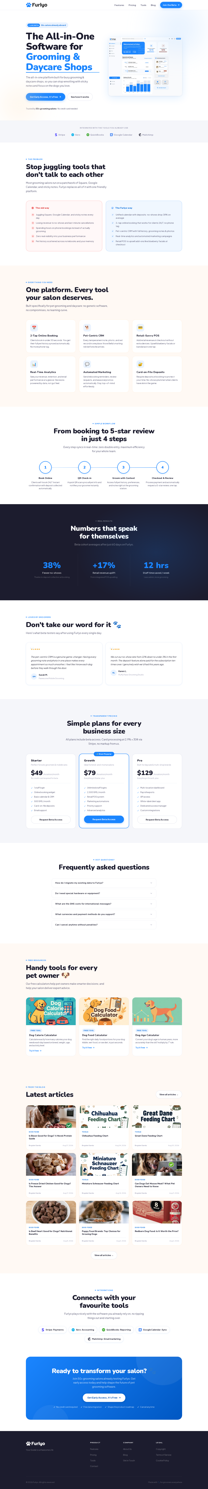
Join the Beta (169, 5)
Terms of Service (163, 1455)
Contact (94, 1466)
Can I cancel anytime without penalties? (76, 924)
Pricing (132, 5)
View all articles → (168, 1094)
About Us (127, 1449)
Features (119, 5)
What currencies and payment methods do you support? (85, 914)
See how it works (80, 96)
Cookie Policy (162, 1460)
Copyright (161, 1449)
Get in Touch (129, 1460)
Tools (143, 5)
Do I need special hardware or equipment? (77, 893)
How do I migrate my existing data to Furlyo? (79, 882)
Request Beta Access (50, 819)
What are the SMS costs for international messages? (83, 903)
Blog (153, 5)
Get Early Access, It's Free (44, 96)
